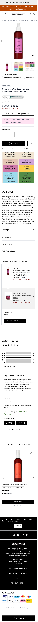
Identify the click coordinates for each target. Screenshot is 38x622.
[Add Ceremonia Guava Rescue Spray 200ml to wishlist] (31, 453)
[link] (30, 14)
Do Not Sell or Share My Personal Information (18, 562)
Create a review (8, 367)
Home (4, 20)
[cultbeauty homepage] (18, 14)
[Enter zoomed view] (33, 56)
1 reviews (14, 102)
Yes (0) (10, 423)
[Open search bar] (5, 14)
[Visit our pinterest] (27, 535)
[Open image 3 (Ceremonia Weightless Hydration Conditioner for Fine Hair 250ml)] (29, 66)
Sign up (18, 526)
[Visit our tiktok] (23, 535)
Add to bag (18, 502)
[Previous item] (3, 477)
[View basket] (33, 14)
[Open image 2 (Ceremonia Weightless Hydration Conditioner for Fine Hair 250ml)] (18, 66)
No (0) (23, 423)
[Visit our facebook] (9, 535)
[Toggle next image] (35, 41)
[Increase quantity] (17, 134)
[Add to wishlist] (30, 143)
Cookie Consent (18, 559)
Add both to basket (15, 321)
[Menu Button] (2, 14)
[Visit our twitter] (14, 535)
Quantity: (6, 130)
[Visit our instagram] (18, 535)
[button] (18, 97)
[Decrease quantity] (5, 134)
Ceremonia (24, 20)
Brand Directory (13, 20)
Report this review (12, 430)
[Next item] (33, 477)
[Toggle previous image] (1, 41)
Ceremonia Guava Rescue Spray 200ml (15, 484)
